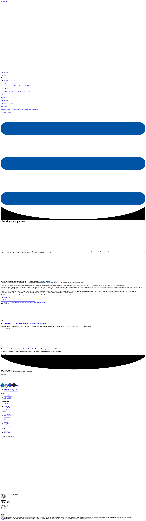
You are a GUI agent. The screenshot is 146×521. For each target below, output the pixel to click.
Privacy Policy (126, 517)
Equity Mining (27, 109)
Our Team (8, 85)
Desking (8, 109)
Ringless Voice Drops (29, 91)
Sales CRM (3, 109)
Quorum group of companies (7, 436)
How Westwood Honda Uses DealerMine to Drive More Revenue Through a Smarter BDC (29, 349)
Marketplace (35, 109)
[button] (73, 78)
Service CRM (4, 91)
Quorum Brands (5, 401)
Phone (2, 508)
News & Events (14, 85)
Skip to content (4, 1)
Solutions (6, 72)
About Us (6, 74)
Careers (20, 85)
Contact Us (6, 75)
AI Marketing (20, 91)
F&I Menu (13, 109)
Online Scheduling (12, 91)
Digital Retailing (20, 109)
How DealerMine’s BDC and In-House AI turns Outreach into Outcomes (23, 323)
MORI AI (3, 97)
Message (3, 514)
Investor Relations (27, 85)
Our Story (3, 85)
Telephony (10, 103)
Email (2, 373)
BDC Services (4, 103)
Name (2, 504)
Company (3, 505)
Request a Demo (5, 501)
